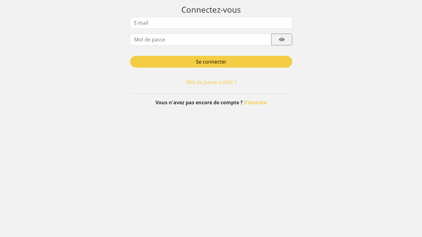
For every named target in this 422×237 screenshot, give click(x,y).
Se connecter (211, 61)
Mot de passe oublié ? (211, 82)
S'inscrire (255, 102)
